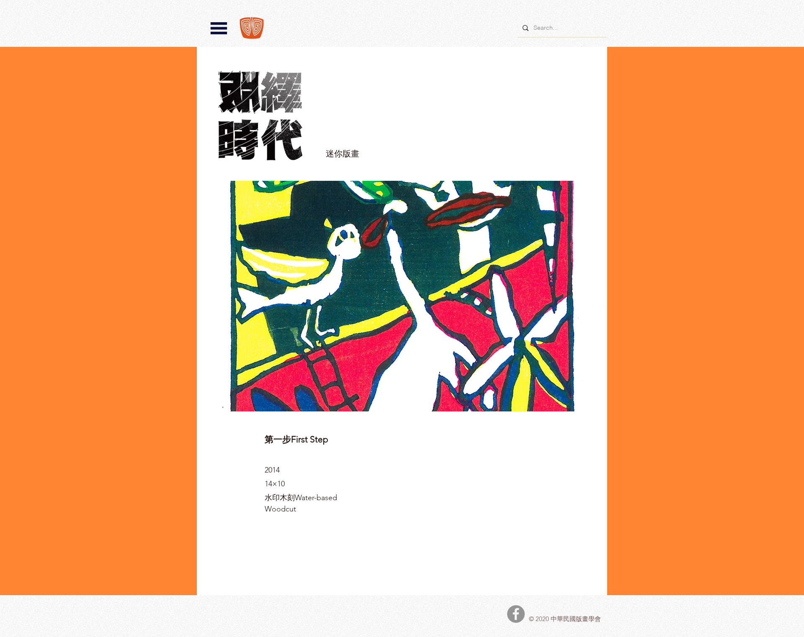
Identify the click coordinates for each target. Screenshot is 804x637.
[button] (218, 28)
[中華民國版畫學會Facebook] (516, 614)
